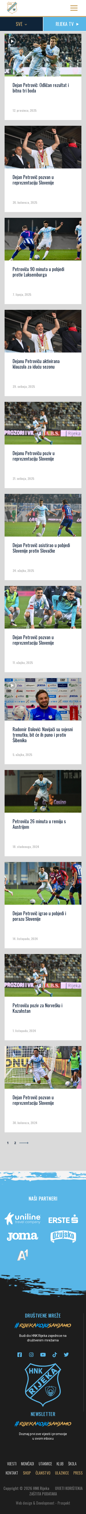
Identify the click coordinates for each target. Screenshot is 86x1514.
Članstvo (43, 1473)
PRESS (78, 1473)
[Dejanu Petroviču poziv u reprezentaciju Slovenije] (43, 425)
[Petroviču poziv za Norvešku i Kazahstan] (43, 977)
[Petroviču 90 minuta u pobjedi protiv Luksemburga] (43, 241)
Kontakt (12, 1473)
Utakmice (45, 1463)
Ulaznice (62, 1473)
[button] (74, 8)
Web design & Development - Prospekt (43, 1503)
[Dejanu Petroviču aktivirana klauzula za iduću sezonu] (43, 333)
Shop (27, 1473)
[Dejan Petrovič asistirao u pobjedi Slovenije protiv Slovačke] (43, 517)
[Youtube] (43, 1354)
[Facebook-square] (19, 1354)
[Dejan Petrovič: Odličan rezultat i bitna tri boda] (43, 57)
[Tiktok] (54, 1354)
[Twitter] (66, 1354)
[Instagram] (31, 1354)
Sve (19, 23)
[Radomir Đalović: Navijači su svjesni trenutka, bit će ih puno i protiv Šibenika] (43, 701)
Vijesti (12, 1463)
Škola (72, 1463)
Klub (60, 1463)
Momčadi (27, 1463)
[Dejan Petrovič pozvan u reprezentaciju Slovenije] (43, 149)
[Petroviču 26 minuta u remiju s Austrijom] (43, 793)
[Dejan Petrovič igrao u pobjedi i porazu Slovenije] (43, 885)
